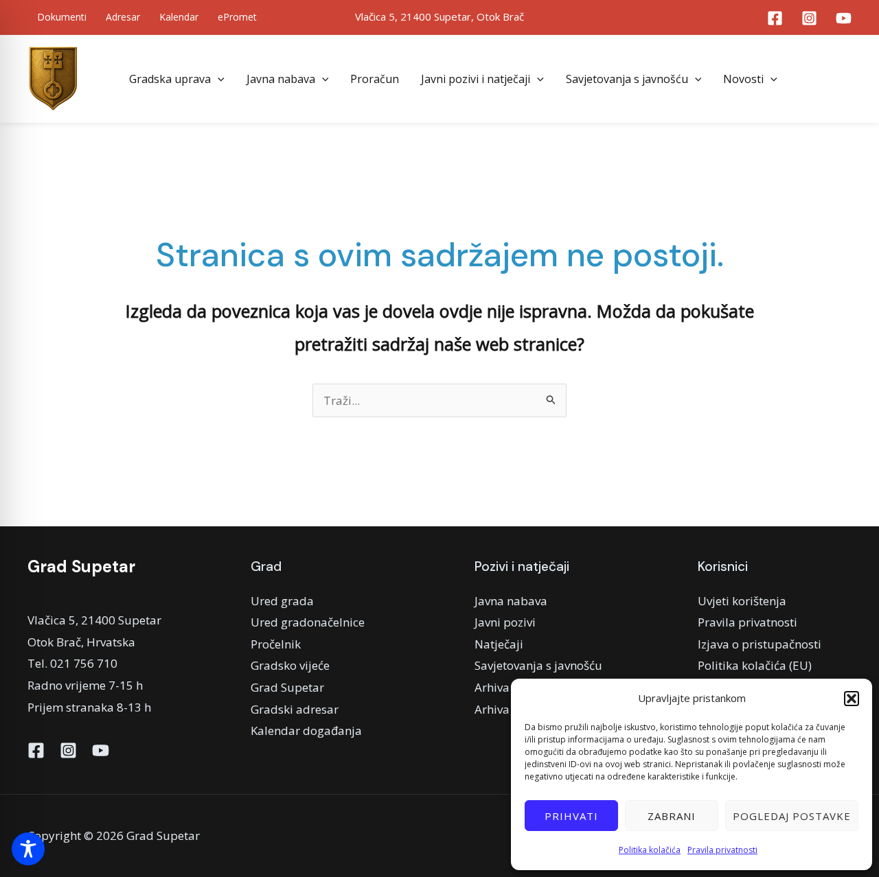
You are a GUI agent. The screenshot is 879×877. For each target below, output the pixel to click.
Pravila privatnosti (722, 850)
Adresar (123, 16)
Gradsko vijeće (290, 665)
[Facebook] (775, 18)
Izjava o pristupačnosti (759, 644)
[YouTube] (844, 18)
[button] (851, 698)
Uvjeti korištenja (742, 601)
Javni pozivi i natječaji (475, 78)
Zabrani (672, 816)
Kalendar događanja (306, 730)
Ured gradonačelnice (308, 622)
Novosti (743, 78)
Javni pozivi (505, 622)
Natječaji (499, 644)
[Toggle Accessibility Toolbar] (28, 849)
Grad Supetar (287, 687)
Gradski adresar (295, 709)
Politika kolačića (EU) (755, 665)
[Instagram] (809, 18)
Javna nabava (281, 78)
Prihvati (571, 816)
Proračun (374, 78)
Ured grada (282, 601)
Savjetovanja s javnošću (627, 78)
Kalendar (178, 16)
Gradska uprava (170, 78)
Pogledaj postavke (792, 816)
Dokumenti (62, 16)
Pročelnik (276, 644)
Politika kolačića (650, 850)
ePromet (237, 16)
